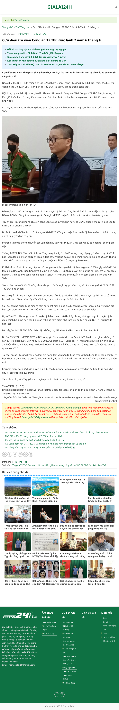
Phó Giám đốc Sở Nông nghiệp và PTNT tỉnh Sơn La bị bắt (34, 436)
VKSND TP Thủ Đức (83, 465)
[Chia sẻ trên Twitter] (15, 454)
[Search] (116, 7)
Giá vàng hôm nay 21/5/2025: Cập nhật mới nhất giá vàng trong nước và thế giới (45, 443)
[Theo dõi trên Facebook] (56, 694)
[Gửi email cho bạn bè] (20, 454)
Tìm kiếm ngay (22, 20)
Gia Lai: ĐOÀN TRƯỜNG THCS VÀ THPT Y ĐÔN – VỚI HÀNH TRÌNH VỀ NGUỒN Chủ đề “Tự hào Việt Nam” (57, 432)
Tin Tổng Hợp (23, 27)
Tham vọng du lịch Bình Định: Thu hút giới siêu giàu (35, 53)
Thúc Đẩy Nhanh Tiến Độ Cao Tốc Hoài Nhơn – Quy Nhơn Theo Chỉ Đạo (45, 64)
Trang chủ (7, 27)
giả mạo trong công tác (61, 465)
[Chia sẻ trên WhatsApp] (4, 454)
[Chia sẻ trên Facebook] (9, 454)
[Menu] (4, 6)
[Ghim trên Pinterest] (25, 454)
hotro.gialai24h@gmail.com (36, 417)
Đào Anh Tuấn (100, 465)
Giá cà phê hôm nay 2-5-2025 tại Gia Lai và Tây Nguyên (36, 56)
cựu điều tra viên (40, 465)
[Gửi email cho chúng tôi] (62, 694)
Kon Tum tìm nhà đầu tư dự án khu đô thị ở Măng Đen (36, 60)
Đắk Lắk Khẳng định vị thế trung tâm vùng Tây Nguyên (37, 49)
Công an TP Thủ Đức (21, 465)
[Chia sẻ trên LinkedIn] (30, 454)
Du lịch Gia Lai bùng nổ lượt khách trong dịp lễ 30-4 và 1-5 (34, 439)
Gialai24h (59, 7)
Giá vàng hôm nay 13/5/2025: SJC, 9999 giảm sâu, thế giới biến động (40, 447)
